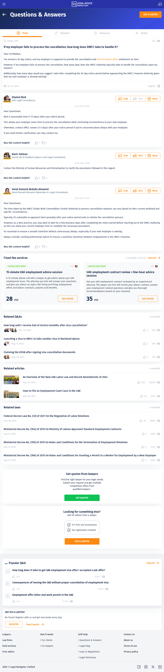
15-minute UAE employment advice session (34, 272)
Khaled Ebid (19, 97)
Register (14, 624)
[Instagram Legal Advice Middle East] (146, 666)
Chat (125, 98)
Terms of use (130, 645)
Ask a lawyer (150, 14)
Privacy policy (131, 651)
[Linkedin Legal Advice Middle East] (160, 666)
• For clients (46, 640)
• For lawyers (46, 645)
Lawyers (6, 634)
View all (152, 258)
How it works (32, 624)
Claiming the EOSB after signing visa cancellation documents (39, 352)
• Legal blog (84, 645)
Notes (144, 33)
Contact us (129, 634)
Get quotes (82, 497)
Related (65, 33)
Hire (141, 155)
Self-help (83, 634)
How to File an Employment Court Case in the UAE (52, 390)
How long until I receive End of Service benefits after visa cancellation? (45, 325)
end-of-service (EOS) (107, 59)
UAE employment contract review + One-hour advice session (120, 274)
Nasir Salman (20, 154)
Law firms (7, 640)
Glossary (105, 33)
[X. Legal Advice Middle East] (153, 666)
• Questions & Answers (90, 640)
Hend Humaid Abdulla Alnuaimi (30, 189)
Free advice (8, 651)
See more (68, 298)
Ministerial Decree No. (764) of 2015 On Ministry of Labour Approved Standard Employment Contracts (63, 429)
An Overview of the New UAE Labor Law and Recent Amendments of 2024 (65, 377)
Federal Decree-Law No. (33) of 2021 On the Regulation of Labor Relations (46, 415)
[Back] (6, 14)
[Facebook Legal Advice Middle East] (138, 666)
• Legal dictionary (87, 657)
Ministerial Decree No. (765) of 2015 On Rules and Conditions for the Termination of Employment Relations (66, 442)
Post (25, 33)
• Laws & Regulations (89, 651)
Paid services (9, 645)
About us (128, 640)
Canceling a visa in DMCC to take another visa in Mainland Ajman (42, 338)
